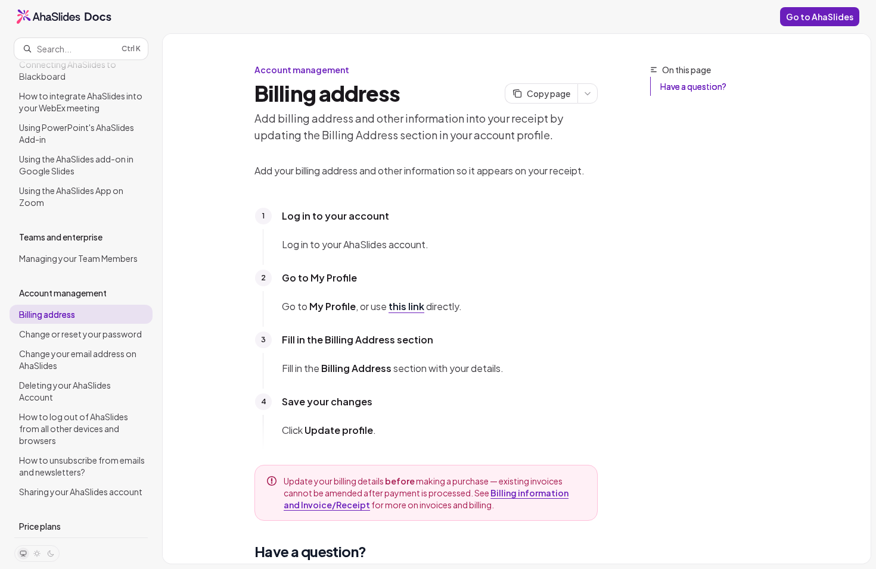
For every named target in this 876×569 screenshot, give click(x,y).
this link (406, 306)
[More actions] (587, 93)
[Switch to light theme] (37, 553)
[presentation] (81, 298)
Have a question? (693, 86)
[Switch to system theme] (23, 553)
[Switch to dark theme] (51, 553)
